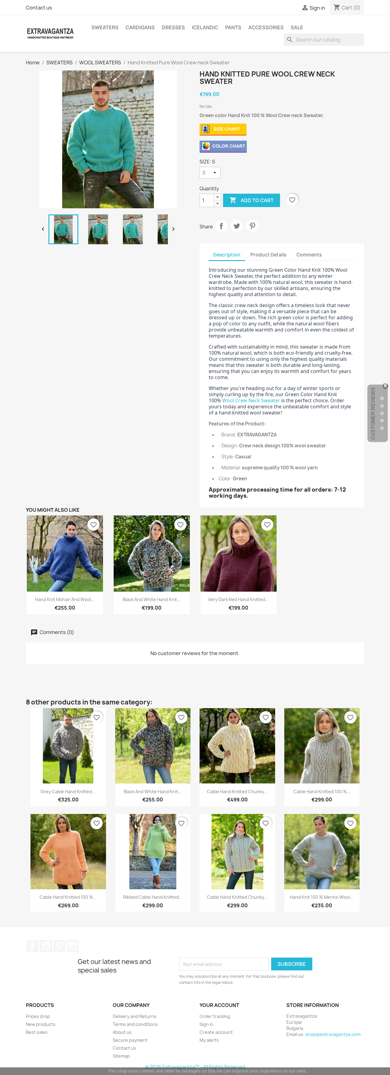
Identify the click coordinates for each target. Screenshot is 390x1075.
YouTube (46, 946)
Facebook (33, 946)
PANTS (233, 27)
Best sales (37, 1032)
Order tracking (215, 1016)
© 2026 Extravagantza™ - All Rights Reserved (195, 1067)
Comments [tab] (309, 255)
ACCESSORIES (266, 27)
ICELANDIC (205, 27)
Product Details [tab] (268, 255)
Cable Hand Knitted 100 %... (321, 791)
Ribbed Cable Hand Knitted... (153, 897)
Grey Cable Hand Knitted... (68, 791)
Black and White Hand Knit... (152, 599)
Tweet (237, 226)
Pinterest (252, 226)
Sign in (206, 1024)
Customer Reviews (373, 413)
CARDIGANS (140, 27)
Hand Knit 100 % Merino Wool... (322, 897)
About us (122, 1032)
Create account (216, 1032)
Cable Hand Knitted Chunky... (237, 791)
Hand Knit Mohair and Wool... (65, 599)
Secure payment (130, 1040)
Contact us (39, 7)
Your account (219, 1005)
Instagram (73, 946)
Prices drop (38, 1016)
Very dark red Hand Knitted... (238, 599)
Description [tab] (226, 255)
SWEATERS (105, 27)
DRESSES (173, 27)
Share (221, 226)
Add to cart (251, 200)
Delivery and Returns (134, 1016)
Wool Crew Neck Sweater (251, 400)
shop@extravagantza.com (332, 1034)
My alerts (209, 1040)
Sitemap (121, 1056)
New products (40, 1024)
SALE (297, 27)
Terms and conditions (135, 1024)
